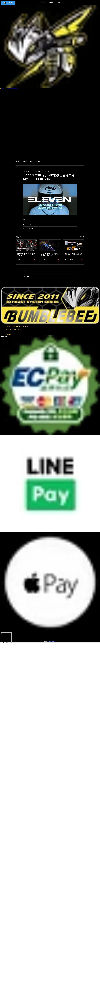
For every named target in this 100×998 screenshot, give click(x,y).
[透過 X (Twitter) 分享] (27, 224)
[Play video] (50, 199)
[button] (6, 88)
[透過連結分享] (34, 224)
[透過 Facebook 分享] (23, 224)
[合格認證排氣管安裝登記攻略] (73, 245)
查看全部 (82, 236)
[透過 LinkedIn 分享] (30, 224)
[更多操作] (76, 171)
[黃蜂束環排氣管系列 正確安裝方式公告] (26, 245)
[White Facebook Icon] (50, 640)
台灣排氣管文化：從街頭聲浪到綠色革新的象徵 (49, 255)
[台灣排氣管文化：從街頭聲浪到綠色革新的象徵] (50, 245)
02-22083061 (9, 328)
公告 (31, 161)
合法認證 (37, 161)
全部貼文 (18, 161)
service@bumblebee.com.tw (13, 333)
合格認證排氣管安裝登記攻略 (73, 254)
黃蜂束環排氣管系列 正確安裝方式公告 (26, 255)
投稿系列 (25, 161)
